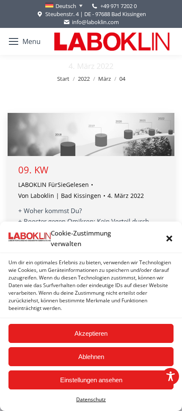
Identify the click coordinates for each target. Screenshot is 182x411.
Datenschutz (91, 399)
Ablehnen (91, 356)
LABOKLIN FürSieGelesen (53, 185)
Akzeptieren (91, 333)
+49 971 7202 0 (118, 6)
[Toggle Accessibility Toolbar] (170, 376)
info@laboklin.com (95, 22)
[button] (169, 238)
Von (59, 196)
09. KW (33, 169)
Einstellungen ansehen (91, 380)
